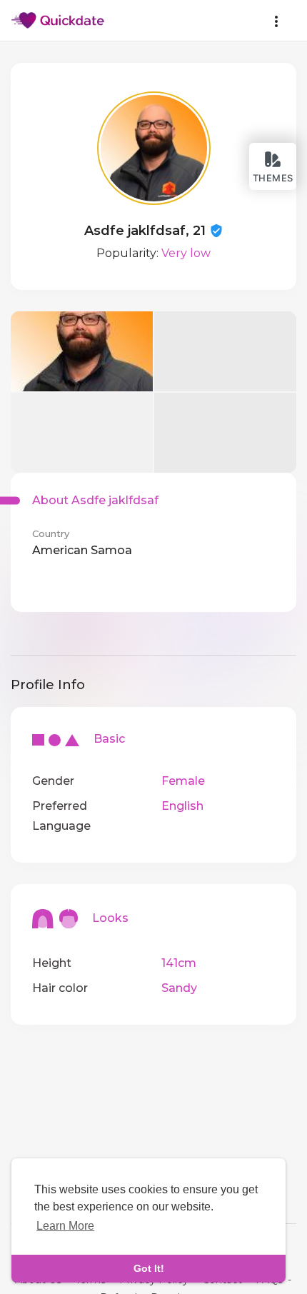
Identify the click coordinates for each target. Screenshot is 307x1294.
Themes (273, 178)
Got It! (149, 1268)
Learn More (65, 1226)
